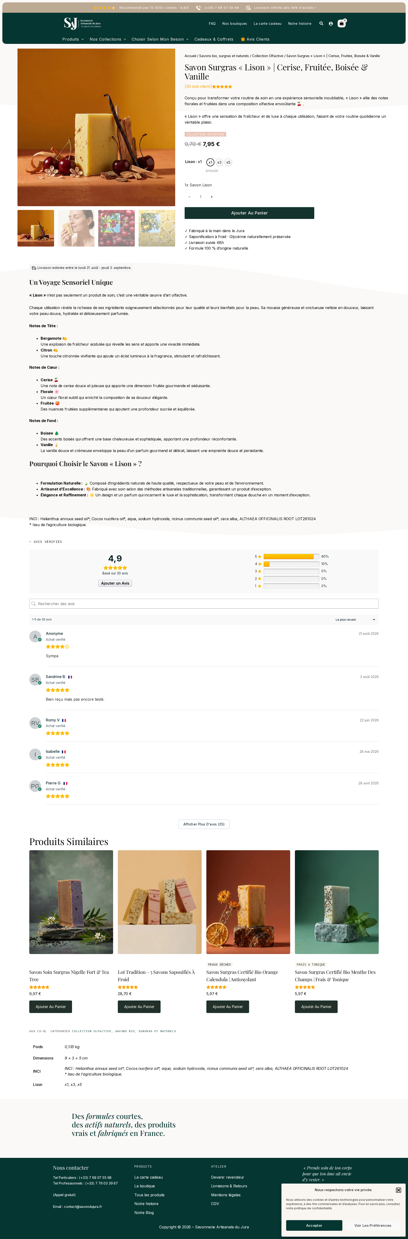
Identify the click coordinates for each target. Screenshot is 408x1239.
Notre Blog (143, 1212)
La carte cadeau (148, 1177)
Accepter (314, 1225)
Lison (190, 161)
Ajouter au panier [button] (51, 1007)
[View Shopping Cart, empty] (342, 23)
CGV (215, 1203)
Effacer (212, 171)
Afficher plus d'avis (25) (204, 824)
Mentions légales (225, 1195)
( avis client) (198, 86)
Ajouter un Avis (115, 583)
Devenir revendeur (227, 1177)
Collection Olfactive (267, 56)
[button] (398, 1190)
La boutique (144, 1186)
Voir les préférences (372, 1225)
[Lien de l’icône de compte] (331, 23)
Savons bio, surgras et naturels (224, 56)
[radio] (210, 162)
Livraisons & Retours (229, 1186)
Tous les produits (149, 1195)
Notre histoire (146, 1203)
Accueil (190, 56)
